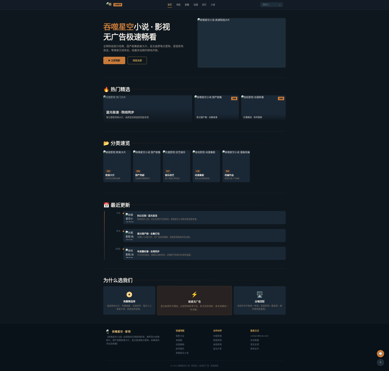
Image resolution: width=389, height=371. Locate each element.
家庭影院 (217, 340)
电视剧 (179, 340)
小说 (213, 4)
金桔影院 (217, 344)
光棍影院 (217, 335)
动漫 (196, 4)
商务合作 (254, 348)
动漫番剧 (180, 344)
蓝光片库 (217, 348)
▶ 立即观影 (114, 60)
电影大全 (180, 335)
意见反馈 (254, 344)
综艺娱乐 (180, 348)
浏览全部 (137, 60)
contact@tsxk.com (259, 335)
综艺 (204, 4)
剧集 (187, 4)
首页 (170, 4)
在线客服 (254, 340)
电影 (178, 4)
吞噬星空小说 (182, 352)
